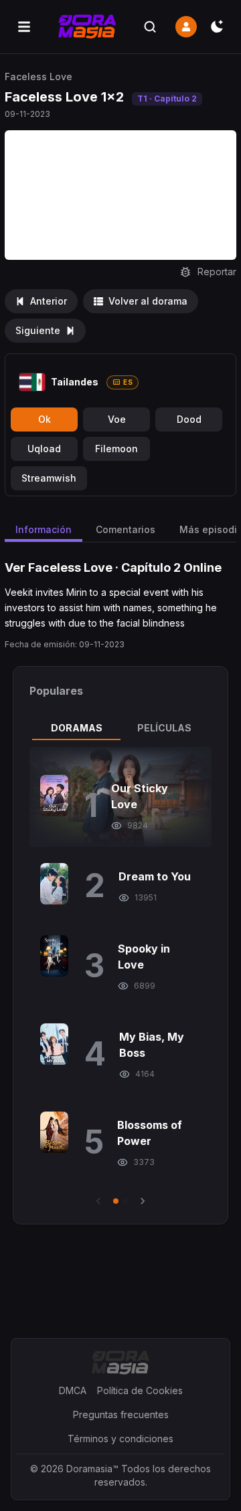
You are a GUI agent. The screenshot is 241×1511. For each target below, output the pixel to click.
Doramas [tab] (76, 727)
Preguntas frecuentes (121, 1414)
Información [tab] (43, 529)
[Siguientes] (142, 1201)
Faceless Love (38, 76)
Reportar (216, 271)
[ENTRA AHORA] (186, 26)
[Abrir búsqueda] (150, 27)
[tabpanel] (120, 977)
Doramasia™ (92, 1468)
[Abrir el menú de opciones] (24, 27)
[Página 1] (115, 1201)
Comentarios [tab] (125, 529)
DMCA (72, 1390)
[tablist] (120, 728)
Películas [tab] (164, 727)
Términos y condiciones (120, 1438)
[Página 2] (125, 1201)
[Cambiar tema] (217, 27)
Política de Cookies (140, 1390)
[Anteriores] (98, 1201)
